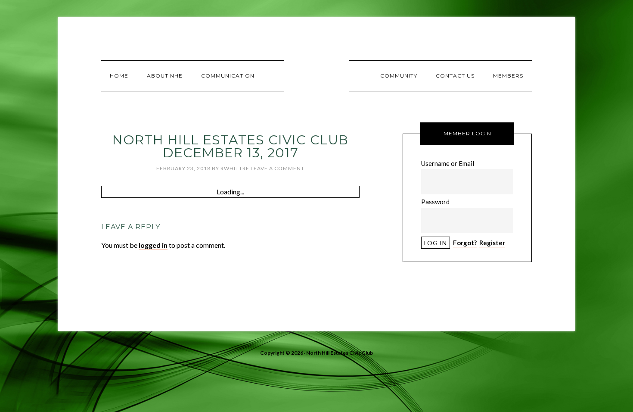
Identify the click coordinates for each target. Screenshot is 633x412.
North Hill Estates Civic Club (316, 75)
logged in (153, 245)
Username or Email (447, 163)
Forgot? (465, 243)
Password (435, 202)
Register (492, 243)
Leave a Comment (277, 168)
